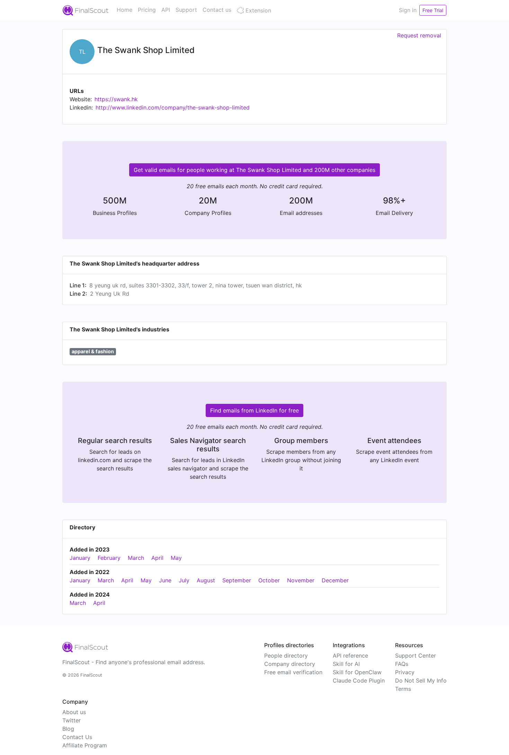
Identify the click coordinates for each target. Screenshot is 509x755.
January (80, 557)
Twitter (71, 720)
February (109, 557)
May (176, 557)
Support (186, 9)
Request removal (419, 35)
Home (124, 9)
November (300, 580)
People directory (286, 655)
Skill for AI (346, 663)
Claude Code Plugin (359, 680)
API (165, 9)
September (236, 580)
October (269, 580)
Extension (257, 10)
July (184, 580)
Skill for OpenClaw (357, 672)
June (165, 580)
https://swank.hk (116, 99)
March (136, 557)
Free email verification (293, 672)
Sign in (408, 10)
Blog (68, 728)
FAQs (401, 663)
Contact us (217, 9)
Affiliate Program (84, 745)
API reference (350, 655)
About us (74, 712)
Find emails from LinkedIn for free (254, 410)
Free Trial (432, 10)
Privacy (404, 672)
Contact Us (77, 737)
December (335, 580)
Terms (403, 688)
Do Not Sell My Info (421, 680)
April (157, 557)
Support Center (415, 655)
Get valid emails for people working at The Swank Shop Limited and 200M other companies (254, 169)
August (206, 580)
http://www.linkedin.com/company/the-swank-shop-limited (173, 107)
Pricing (147, 9)
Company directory (289, 663)
